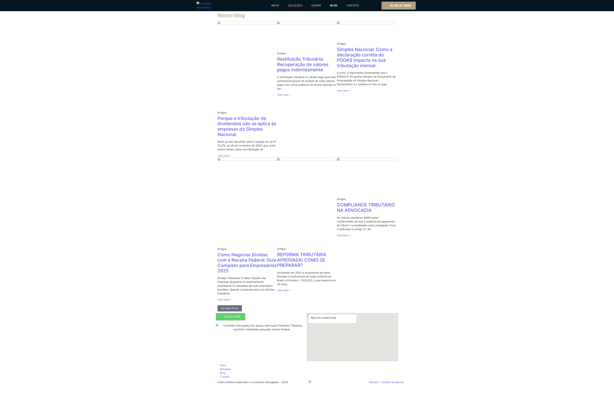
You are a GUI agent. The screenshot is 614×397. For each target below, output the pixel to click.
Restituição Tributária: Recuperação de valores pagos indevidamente (302, 64)
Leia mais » (224, 155)
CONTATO (352, 5)
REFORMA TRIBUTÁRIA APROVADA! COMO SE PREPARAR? (301, 260)
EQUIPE (316, 5)
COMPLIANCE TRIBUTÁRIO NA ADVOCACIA (366, 207)
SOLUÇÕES (295, 5)
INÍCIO (275, 5)
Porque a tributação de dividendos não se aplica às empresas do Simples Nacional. (246, 126)
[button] (229, 308)
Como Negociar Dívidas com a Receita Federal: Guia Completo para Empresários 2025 (247, 263)
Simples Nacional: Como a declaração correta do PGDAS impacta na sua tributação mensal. (364, 57)
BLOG (334, 5)
